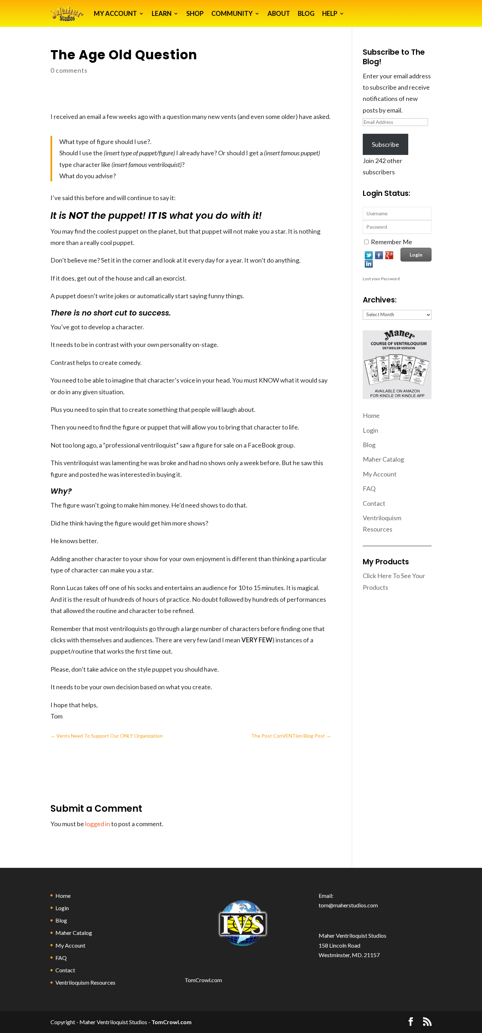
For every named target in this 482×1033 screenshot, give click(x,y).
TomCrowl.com (203, 980)
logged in (97, 824)
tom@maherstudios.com (348, 905)
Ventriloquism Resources (85, 982)
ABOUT (278, 13)
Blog (369, 445)
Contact (374, 503)
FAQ (369, 488)
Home (371, 415)
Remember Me (391, 242)
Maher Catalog (383, 459)
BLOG (306, 13)
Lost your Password (381, 278)
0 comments (69, 70)
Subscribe (385, 144)
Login (370, 430)
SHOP (195, 13)
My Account (380, 474)
